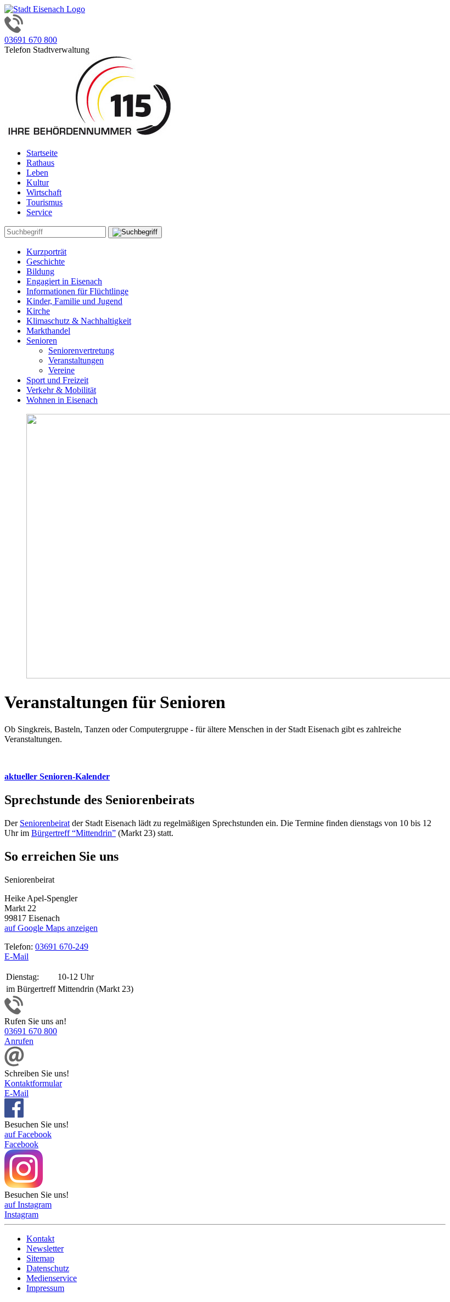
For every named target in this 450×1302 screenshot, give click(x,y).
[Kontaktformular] (14, 1063)
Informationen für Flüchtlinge (77, 291)
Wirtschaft (43, 192)
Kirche (38, 311)
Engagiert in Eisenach (64, 281)
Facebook (21, 1144)
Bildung (40, 271)
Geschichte (45, 261)
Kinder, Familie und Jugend (74, 301)
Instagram (21, 1214)
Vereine (61, 370)
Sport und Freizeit (57, 380)
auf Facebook (28, 1134)
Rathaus (40, 162)
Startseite (42, 153)
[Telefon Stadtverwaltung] (13, 1011)
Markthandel (48, 330)
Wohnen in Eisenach (62, 400)
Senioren (41, 340)
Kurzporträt (46, 251)
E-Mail (16, 956)
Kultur (37, 182)
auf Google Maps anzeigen (51, 928)
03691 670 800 (30, 39)
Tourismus (44, 202)
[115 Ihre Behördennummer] (89, 134)
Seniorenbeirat (45, 823)
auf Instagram (28, 1204)
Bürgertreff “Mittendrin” (73, 833)
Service (39, 212)
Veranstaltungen (76, 360)
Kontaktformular (33, 1083)
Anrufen (18, 1041)
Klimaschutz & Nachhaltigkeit (78, 321)
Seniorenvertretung (81, 350)
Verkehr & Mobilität (61, 390)
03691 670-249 (61, 946)
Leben (37, 172)
